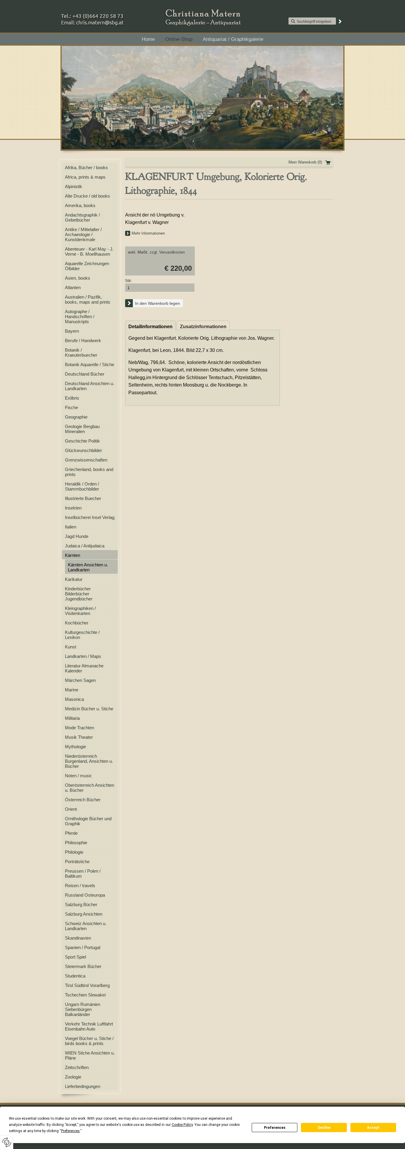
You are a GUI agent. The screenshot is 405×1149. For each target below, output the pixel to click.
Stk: (128, 280)
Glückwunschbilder (83, 450)
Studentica (75, 975)
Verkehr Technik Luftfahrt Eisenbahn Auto (89, 1026)
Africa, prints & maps (85, 177)
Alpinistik (73, 186)
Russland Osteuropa (85, 895)
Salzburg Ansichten (83, 913)
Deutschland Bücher (84, 373)
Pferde (71, 833)
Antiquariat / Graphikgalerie (233, 39)
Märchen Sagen (80, 680)
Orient (71, 809)
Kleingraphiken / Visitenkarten (80, 611)
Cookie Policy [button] (182, 1125)
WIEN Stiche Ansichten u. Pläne (90, 1055)
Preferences (275, 1128)
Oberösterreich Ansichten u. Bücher (89, 788)
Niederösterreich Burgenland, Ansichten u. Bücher (89, 761)
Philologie (74, 852)
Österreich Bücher (83, 799)
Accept (373, 1128)
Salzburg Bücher (81, 904)
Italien (70, 526)
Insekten (73, 507)
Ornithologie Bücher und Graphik (88, 821)
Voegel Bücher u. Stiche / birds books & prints (89, 1041)
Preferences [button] (70, 1131)
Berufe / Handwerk (83, 340)
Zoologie (73, 1076)
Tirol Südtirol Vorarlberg (87, 985)
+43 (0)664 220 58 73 (111, 14)
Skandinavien (78, 937)
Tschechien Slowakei (85, 994)
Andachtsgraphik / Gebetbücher (82, 217)
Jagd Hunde (76, 536)
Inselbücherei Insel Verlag (89, 517)
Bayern (72, 331)
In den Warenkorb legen (157, 303)
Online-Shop (178, 39)
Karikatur (73, 579)
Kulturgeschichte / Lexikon (82, 635)
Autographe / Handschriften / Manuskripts (79, 316)
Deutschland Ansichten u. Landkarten (89, 386)
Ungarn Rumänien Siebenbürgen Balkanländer (82, 1009)
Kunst (70, 646)
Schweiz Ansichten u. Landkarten (85, 926)
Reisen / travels (80, 885)
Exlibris (72, 397)
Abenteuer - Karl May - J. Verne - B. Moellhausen (89, 251)
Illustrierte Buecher (83, 498)
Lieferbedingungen (82, 1086)
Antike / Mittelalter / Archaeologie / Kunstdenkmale (83, 234)
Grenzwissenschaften (86, 459)
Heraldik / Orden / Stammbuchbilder (82, 486)
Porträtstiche (77, 861)
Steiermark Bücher (83, 966)
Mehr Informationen (148, 233)
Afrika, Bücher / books (86, 167)
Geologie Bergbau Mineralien (82, 429)
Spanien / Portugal (82, 947)
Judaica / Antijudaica (84, 545)
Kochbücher (76, 622)
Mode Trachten (79, 727)
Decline (324, 1128)
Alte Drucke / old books (87, 195)
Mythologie (75, 746)
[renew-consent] (6, 1142)
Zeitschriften (77, 1067)
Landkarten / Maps (83, 656)
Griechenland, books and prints (89, 472)
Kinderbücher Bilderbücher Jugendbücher (79, 593)
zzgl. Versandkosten (167, 252)
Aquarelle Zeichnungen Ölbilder (87, 266)
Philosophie (76, 842)
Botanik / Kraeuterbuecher (81, 352)
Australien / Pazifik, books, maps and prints (87, 299)
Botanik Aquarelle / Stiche (89, 364)
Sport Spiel (75, 956)
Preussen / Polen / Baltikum (83, 873)
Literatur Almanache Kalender (84, 668)
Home (148, 39)
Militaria (72, 718)
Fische (71, 407)
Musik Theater (79, 737)
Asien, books (77, 278)
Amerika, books (80, 205)
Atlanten (73, 287)
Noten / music (78, 775)
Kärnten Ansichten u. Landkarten (88, 567)
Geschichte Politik (82, 440)
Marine (71, 689)
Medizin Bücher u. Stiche (89, 708)
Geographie (76, 416)
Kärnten (72, 555)
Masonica (74, 699)
